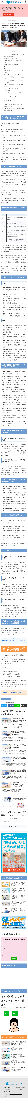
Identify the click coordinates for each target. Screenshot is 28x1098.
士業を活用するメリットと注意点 (11, 64)
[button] (24, 705)
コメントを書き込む (14, 826)
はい (6, 1013)
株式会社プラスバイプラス (16, 1094)
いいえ (15, 1013)
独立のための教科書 (6, 699)
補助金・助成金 (7, 1087)
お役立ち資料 (20, 1091)
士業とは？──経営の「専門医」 (11, 58)
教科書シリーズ (7, 1091)
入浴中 (20, 1089)
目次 (12, 51)
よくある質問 (7, 90)
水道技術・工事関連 (20, 1087)
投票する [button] (14, 958)
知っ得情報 (7, 1089)
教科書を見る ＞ (8, 14)
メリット (7, 66)
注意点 (6, 68)
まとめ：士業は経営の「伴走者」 (11, 88)
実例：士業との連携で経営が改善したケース (14, 74)
